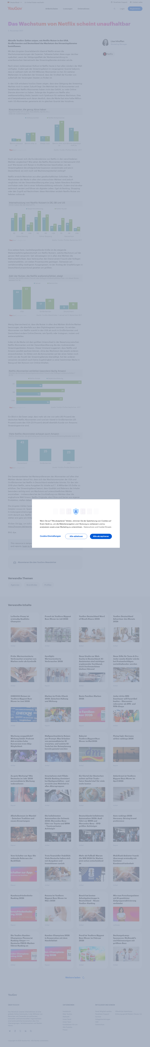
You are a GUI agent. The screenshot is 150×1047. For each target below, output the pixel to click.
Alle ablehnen (76, 536)
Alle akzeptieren (101, 536)
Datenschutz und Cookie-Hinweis (97, 527)
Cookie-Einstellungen (50, 536)
